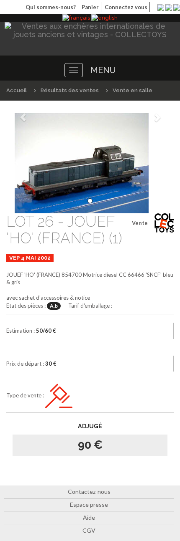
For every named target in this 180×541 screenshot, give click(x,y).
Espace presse (89, 504)
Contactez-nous (89, 491)
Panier (90, 7)
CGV (88, 530)
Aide (89, 517)
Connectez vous (126, 7)
